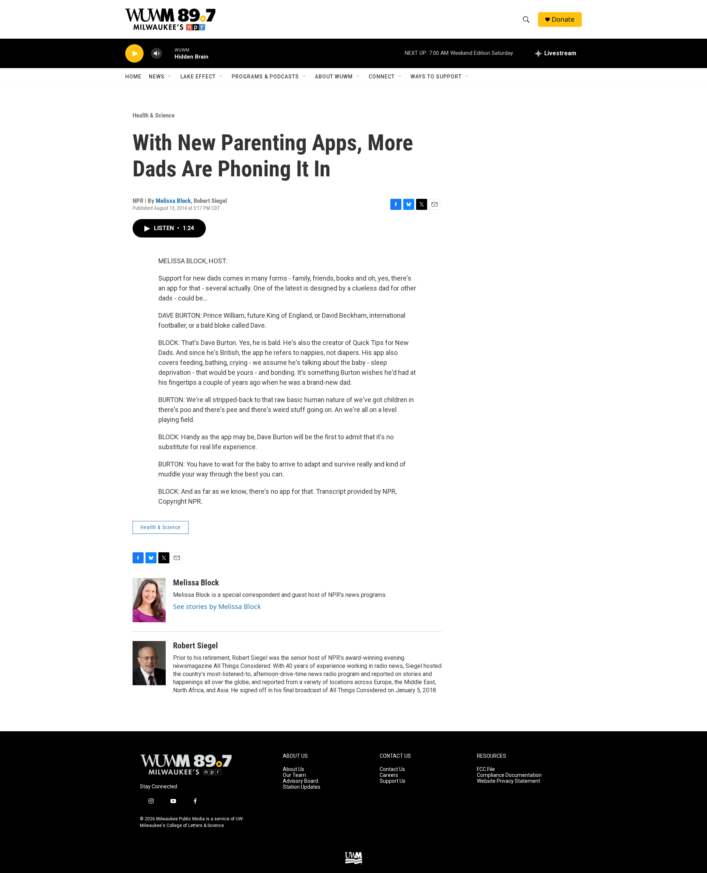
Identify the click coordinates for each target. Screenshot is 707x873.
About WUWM (334, 77)
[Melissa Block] (149, 600)
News (157, 77)
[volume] (156, 53)
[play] (134, 53)
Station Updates (301, 787)
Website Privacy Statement (508, 781)
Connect (382, 77)
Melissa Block (173, 200)
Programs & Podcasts (265, 77)
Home (133, 77)
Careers (389, 775)
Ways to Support (436, 77)
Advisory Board (300, 781)
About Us (293, 769)
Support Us (392, 781)
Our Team (294, 775)
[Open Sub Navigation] (170, 77)
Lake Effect (198, 77)
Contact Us (392, 769)
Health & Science (154, 115)
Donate (563, 19)
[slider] (168, 53)
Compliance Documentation (509, 775)
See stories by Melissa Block (217, 606)
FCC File (486, 769)
